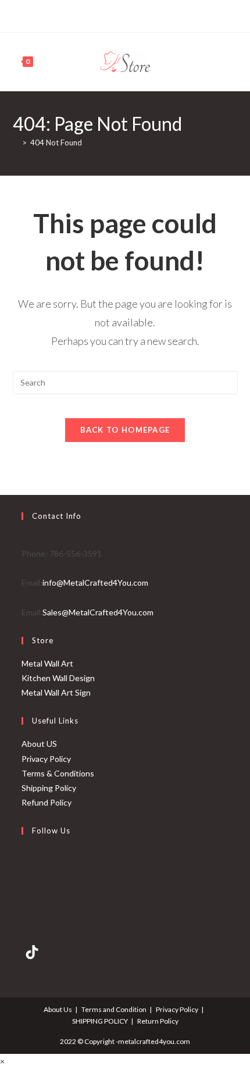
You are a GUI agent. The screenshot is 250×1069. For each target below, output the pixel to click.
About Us (58, 1009)
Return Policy (157, 1021)
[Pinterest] (116, 14)
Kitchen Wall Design (58, 678)
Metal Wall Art (47, 663)
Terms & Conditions (58, 773)
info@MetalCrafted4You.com (95, 582)
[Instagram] (130, 14)
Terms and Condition (114, 1009)
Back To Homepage (125, 429)
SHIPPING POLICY (100, 1021)
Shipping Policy (49, 788)
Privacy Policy (46, 759)
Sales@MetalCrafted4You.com (97, 612)
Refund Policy (47, 802)
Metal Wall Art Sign (56, 692)
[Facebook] (105, 14)
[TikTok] (143, 14)
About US (39, 744)
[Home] (16, 142)
